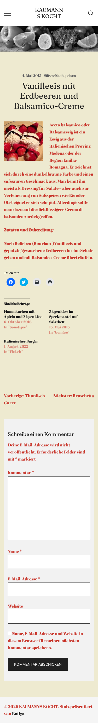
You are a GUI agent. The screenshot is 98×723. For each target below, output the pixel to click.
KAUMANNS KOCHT (49, 13)
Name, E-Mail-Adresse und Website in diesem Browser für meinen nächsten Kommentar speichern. (45, 641)
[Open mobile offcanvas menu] (7, 12)
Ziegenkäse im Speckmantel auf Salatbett (63, 316)
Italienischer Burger (21, 341)
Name (15, 551)
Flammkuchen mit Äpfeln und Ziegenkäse (23, 314)
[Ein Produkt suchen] (91, 13)
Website (15, 606)
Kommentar (21, 472)
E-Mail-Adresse (24, 579)
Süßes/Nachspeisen (60, 75)
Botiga (18, 713)
